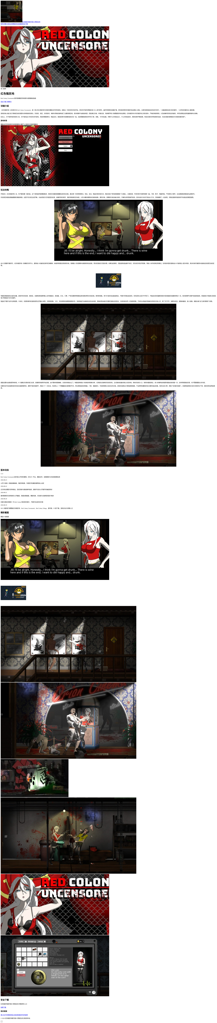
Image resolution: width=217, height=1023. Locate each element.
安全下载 (3, 101)
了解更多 (9, 101)
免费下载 (3, 1007)
